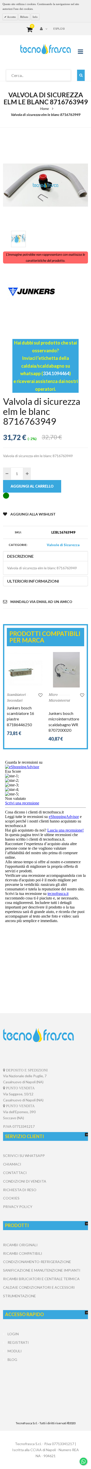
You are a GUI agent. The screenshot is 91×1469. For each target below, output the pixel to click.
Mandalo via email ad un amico (41, 601)
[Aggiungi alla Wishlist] (40, 695)
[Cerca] (81, 75)
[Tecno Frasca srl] (45, 49)
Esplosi (59, 28)
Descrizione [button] (20, 556)
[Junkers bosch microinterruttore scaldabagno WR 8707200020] (66, 669)
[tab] (45, 556)
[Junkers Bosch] (45, 292)
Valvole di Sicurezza (63, 545)
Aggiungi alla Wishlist (33, 514)
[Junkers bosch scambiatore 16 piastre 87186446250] (24, 669)
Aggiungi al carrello (32, 486)
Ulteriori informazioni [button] (33, 581)
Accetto (11, 16)
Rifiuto (24, 16)
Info (35, 16)
